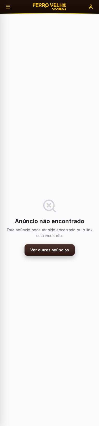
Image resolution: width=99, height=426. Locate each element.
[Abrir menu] (8, 7)
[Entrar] (91, 6)
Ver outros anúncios (49, 250)
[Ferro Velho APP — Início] (49, 6)
